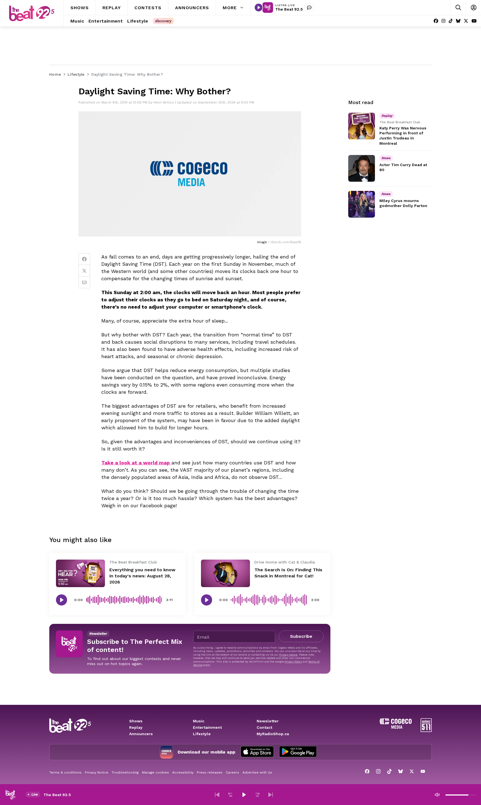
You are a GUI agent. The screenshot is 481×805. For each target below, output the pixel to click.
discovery (163, 21)
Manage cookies (155, 772)
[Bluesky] (458, 21)
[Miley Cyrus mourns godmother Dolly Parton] (361, 204)
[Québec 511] (426, 730)
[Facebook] (436, 21)
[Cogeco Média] (396, 727)
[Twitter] (84, 271)
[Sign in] (473, 7)
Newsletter (268, 721)
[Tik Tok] (451, 21)
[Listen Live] (258, 7)
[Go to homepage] (32, 13)
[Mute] (437, 795)
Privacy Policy (293, 661)
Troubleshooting (125, 772)
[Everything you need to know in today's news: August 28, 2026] (80, 573)
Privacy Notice (288, 654)
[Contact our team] (309, 7)
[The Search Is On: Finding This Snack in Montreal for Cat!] (225, 573)
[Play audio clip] (61, 599)
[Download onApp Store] (257, 752)
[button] (217, 794)
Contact (264, 727)
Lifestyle (202, 734)
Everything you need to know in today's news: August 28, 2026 (142, 576)
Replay (136, 727)
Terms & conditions (65, 772)
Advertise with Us (257, 772)
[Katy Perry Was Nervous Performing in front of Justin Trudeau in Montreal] (361, 126)
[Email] (84, 282)
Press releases (209, 772)
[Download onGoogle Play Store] (298, 752)
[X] (466, 21)
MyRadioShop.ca (273, 734)
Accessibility (182, 772)
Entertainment (207, 727)
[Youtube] (474, 21)
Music (198, 721)
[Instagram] (443, 21)
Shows (136, 721)
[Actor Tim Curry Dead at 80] (361, 168)
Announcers (141, 734)
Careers (232, 772)
